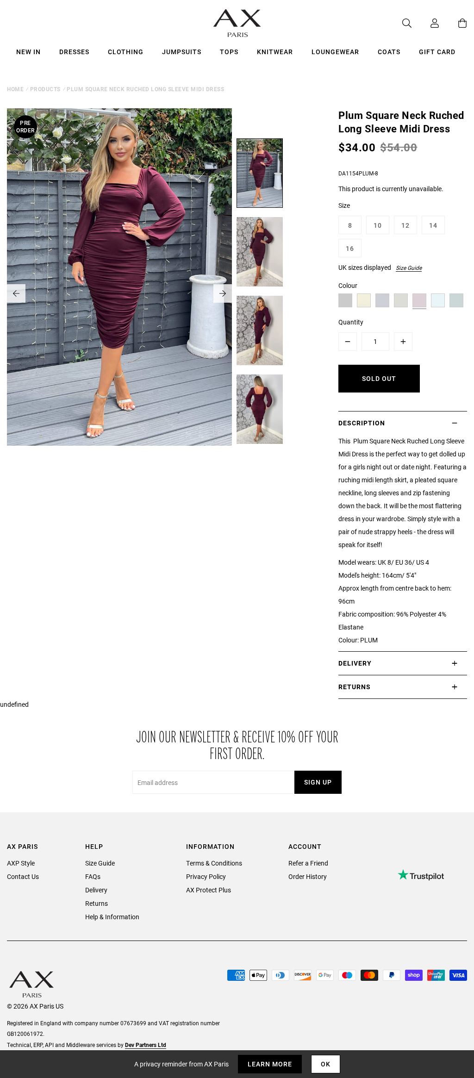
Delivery (96, 889)
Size (344, 205)
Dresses (74, 51)
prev (16, 293)
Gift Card (437, 51)
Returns (96, 903)
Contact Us (23, 876)
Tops (229, 51)
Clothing (125, 51)
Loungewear (335, 51)
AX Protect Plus (208, 889)
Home (15, 89)
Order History (307, 876)
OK (326, 1063)
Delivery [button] (355, 663)
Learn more (270, 1063)
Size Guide (409, 267)
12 (405, 225)
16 (350, 248)
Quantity (350, 322)
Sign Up (318, 782)
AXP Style (21, 863)
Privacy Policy (206, 876)
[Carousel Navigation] (119, 293)
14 (433, 225)
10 (378, 225)
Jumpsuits (181, 51)
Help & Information (112, 916)
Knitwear (275, 51)
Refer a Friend (308, 863)
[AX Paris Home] (237, 23)
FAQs (92, 876)
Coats (389, 51)
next (222, 293)
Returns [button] (354, 686)
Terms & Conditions (214, 863)
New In (28, 51)
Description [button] (361, 422)
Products (45, 89)
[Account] (425, 23)
